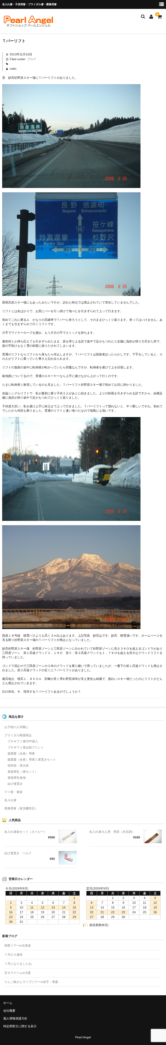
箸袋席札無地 (17, 777)
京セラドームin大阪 (17, 972)
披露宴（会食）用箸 (21, 753)
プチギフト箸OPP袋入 (23, 741)
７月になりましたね (18, 963)
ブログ (31, 59)
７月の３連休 (13, 954)
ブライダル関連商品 (18, 735)
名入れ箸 (10, 800)
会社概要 (9, 1010)
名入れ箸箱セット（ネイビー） (25, 831)
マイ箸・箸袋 (13, 792)
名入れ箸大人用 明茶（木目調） (112, 831)
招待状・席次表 (18, 765)
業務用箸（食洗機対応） (21, 808)
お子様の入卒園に (16, 727)
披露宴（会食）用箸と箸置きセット (32, 759)
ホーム (7, 1003)
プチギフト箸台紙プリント (26, 747)
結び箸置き (15, 783)
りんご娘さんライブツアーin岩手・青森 (31, 982)
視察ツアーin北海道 (17, 945)
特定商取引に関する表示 (20, 1026)
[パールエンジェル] (28, 25)
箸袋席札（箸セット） (23, 771)
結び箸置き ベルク (18, 853)
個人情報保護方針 (15, 1018)
